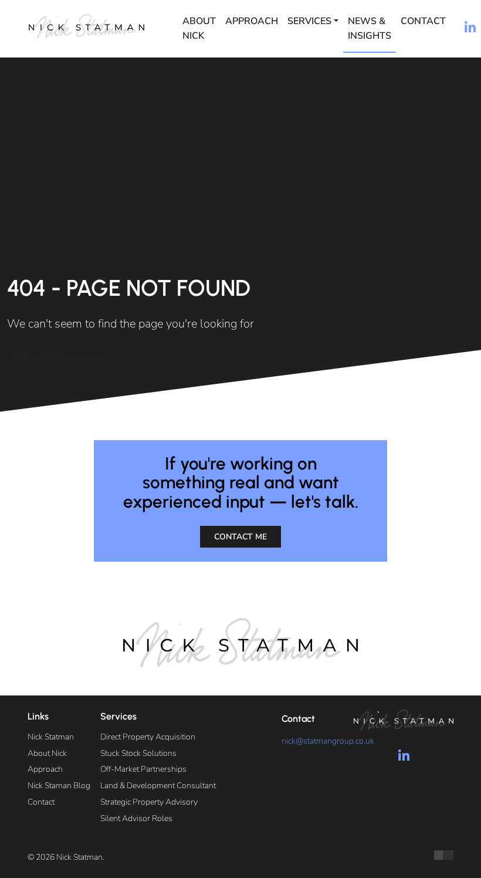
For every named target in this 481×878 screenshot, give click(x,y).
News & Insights (369, 28)
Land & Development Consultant (158, 785)
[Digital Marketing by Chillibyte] (443, 855)
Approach (251, 21)
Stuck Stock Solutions (138, 753)
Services (309, 21)
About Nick (199, 28)
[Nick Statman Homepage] (86, 26)
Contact (423, 21)
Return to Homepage (57, 358)
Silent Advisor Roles (136, 818)
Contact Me (240, 536)
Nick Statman (51, 736)
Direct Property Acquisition (147, 736)
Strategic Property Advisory (149, 802)
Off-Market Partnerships (143, 769)
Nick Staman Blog (59, 785)
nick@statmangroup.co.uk (328, 741)
